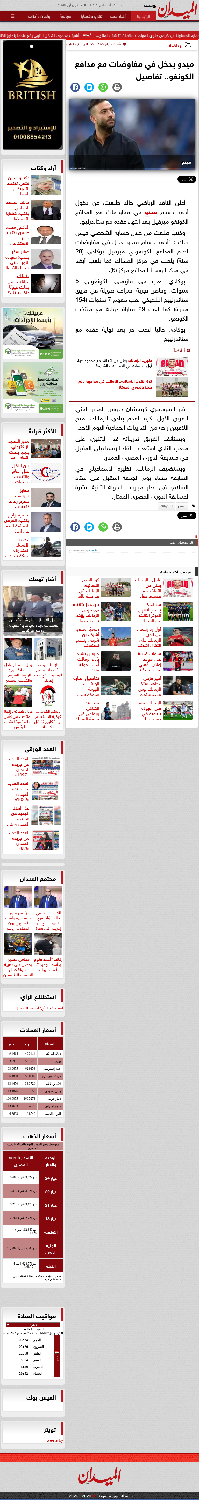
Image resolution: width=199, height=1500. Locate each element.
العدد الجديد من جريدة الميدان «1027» (18, 765)
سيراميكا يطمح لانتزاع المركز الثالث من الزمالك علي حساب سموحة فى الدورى (166, 611)
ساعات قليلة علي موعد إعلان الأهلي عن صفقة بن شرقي (165, 660)
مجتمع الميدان (38, 878)
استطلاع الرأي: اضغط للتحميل (39, 1007)
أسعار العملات (38, 1029)
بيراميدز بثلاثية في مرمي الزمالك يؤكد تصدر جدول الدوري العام (102, 611)
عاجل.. (146, 359)
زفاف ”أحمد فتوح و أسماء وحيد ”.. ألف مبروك (48, 963)
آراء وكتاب (43, 167)
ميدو (151, 210)
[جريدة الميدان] (33, 96)
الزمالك (134, 359)
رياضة (175, 45)
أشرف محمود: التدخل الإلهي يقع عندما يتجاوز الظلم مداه (68, 34)
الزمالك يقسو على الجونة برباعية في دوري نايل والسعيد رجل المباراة (165, 709)
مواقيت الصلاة (37, 1315)
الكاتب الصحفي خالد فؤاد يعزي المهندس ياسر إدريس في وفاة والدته (48, 921)
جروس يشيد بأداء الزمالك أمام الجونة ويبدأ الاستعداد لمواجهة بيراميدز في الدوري (104, 660)
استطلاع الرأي (38, 996)
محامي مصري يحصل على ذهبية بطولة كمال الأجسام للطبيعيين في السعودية (18, 968)
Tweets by (54, 1439)
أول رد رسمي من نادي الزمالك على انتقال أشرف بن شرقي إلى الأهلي (165, 636)
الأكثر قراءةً (42, 430)
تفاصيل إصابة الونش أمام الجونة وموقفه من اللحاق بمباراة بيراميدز (102, 685)
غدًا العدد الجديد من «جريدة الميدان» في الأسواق (34, 815)
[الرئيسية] (143, 16)
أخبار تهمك (42, 578)
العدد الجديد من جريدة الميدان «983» (18, 839)
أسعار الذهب (39, 1135)
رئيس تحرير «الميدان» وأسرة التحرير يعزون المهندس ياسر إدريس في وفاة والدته (18, 924)
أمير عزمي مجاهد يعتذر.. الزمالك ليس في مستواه (149, 685)
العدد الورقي (40, 748)
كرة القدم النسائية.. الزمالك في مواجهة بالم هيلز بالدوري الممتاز (115, 383)
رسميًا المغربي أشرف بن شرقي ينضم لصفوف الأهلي (103, 636)
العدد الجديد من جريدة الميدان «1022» (18, 790)
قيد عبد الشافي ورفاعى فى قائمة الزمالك (87, 709)
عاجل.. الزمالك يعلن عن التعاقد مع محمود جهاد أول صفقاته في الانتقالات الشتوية (164, 587)
